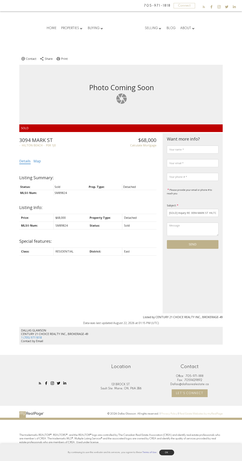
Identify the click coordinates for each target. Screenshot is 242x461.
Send (192, 244)
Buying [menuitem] (94, 28)
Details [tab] (25, 161)
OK (166, 452)
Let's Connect (189, 393)
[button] (204, 7)
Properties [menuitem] (70, 28)
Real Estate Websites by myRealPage (201, 414)
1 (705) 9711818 (31, 337)
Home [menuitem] (52, 28)
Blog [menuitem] (171, 28)
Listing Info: (31, 207)
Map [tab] (37, 161)
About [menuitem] (185, 28)
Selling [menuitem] (151, 28)
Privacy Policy (169, 414)
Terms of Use (149, 452)
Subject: (171, 205)
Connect (184, 5)
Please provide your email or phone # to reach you (189, 191)
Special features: (35, 241)
